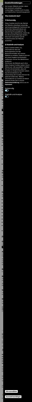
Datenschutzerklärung (12, 82)
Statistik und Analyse (13, 94)
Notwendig (9, 88)
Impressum (8, 84)
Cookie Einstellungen (13, 3)
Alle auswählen (11, 391)
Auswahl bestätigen (13, 397)
